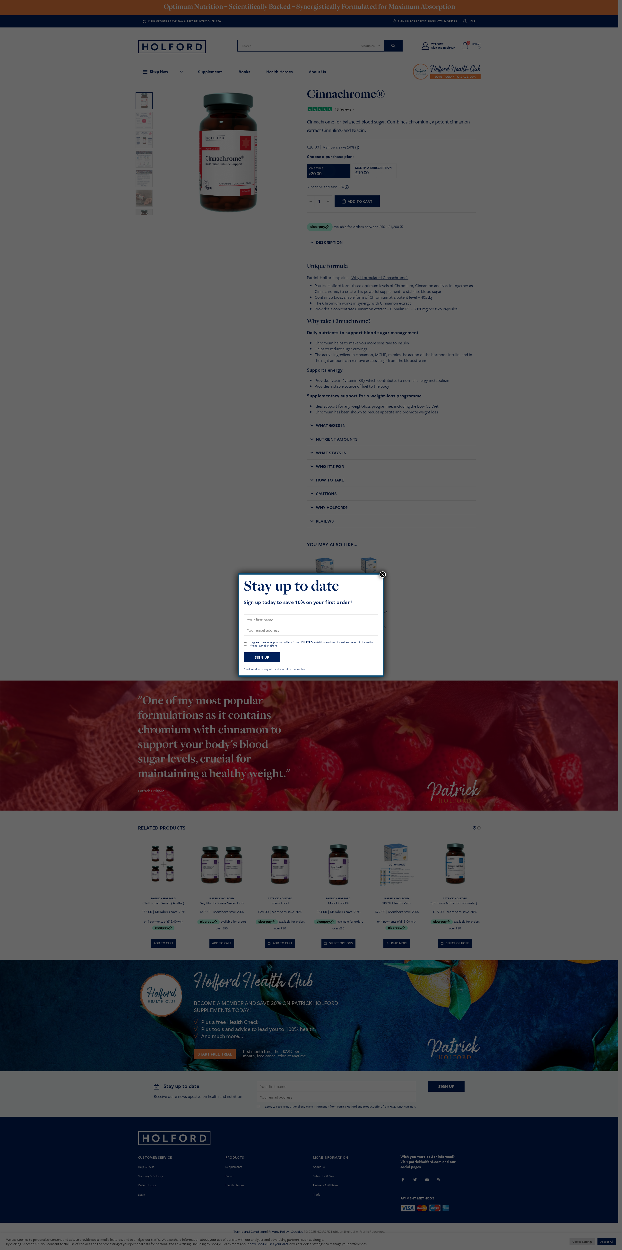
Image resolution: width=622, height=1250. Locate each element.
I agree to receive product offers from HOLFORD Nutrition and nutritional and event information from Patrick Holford (312, 643)
